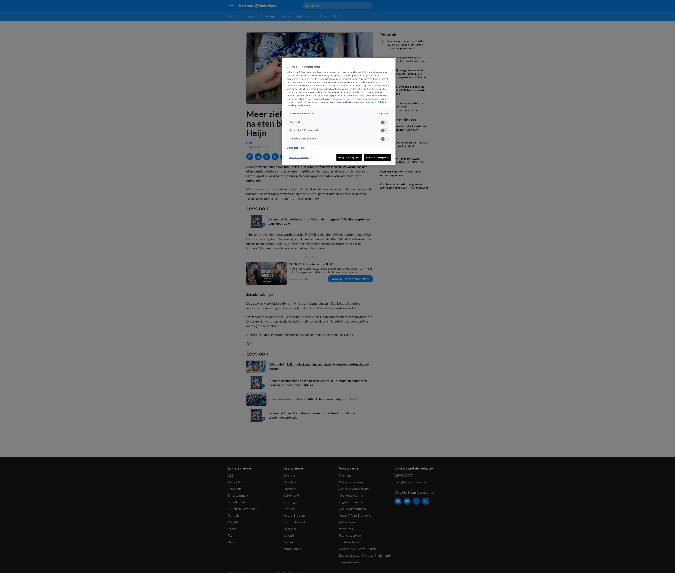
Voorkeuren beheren (298, 157)
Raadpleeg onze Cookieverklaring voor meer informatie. (348, 102)
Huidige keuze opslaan (349, 158)
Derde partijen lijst (296, 147)
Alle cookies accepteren (377, 158)
